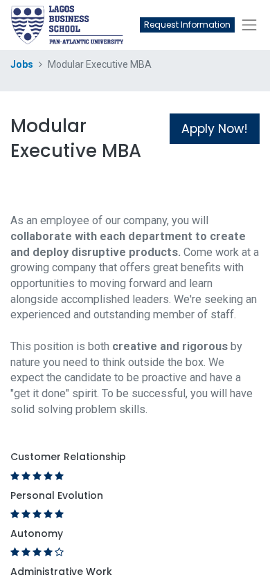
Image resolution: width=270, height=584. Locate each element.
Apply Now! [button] (214, 128)
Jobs (21, 64)
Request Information (187, 24)
